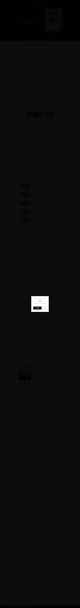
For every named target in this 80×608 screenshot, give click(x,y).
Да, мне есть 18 (37, 308)
